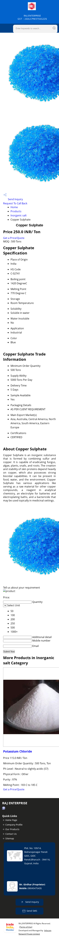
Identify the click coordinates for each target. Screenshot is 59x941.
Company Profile (13, 824)
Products (16, 211)
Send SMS (32, 910)
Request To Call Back (15, 203)
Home (14, 207)
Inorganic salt (19, 215)
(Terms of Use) (25, 927)
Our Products (12, 829)
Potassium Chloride (17, 751)
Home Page (11, 820)
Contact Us (11, 833)
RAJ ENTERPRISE (32, 17)
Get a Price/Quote (13, 238)
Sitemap (9, 838)
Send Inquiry (15, 199)
